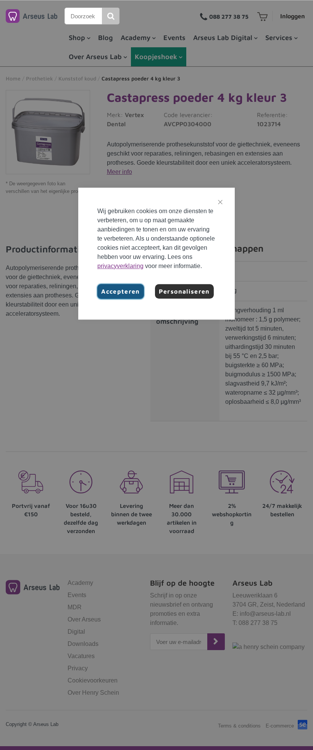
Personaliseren (184, 291)
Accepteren (120, 291)
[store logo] (31, 16)
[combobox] (84, 16)
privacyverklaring (120, 266)
